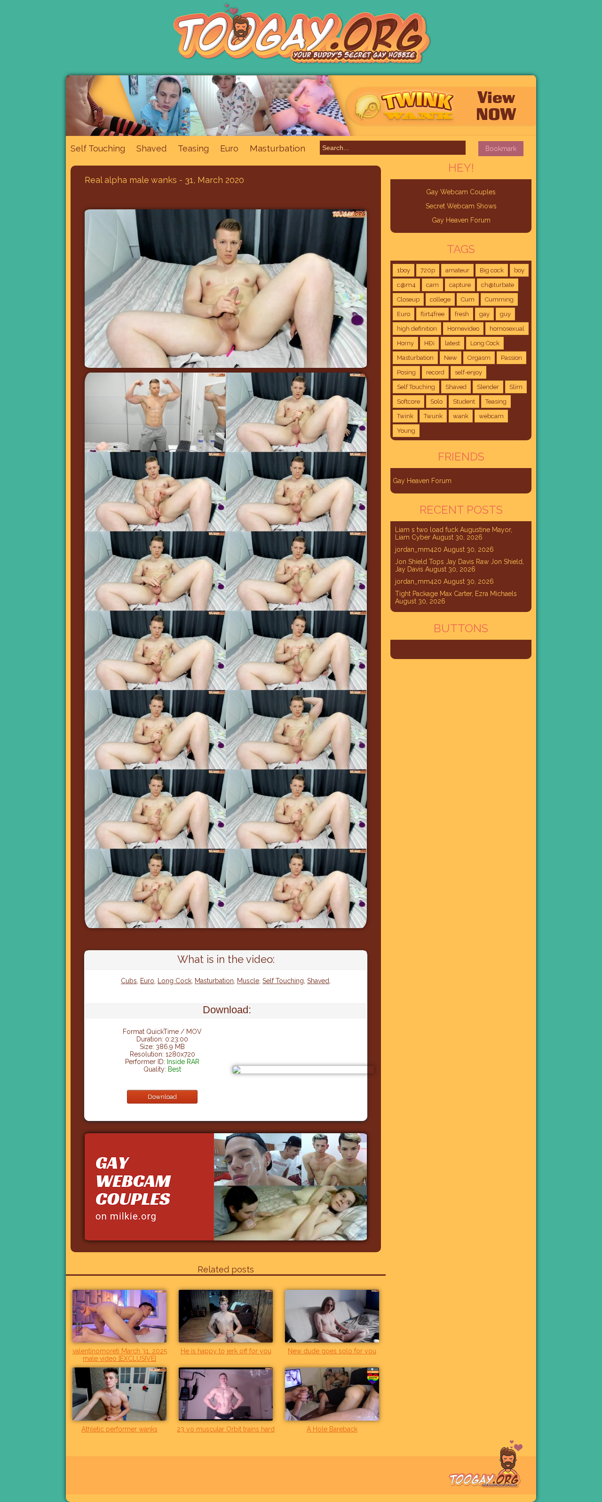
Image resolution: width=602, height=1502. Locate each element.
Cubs (129, 981)
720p (427, 270)
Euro (229, 148)
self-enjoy (468, 372)
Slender (488, 386)
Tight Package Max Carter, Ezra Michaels (456, 593)
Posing (406, 372)
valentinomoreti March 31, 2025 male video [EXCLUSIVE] (119, 1354)
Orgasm (479, 357)
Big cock (492, 270)
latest (452, 343)
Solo (436, 401)
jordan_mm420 (418, 549)
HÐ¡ (429, 343)
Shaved (151, 148)
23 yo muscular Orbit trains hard (226, 1429)
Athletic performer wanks (119, 1429)
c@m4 (406, 284)
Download (162, 1096)
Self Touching (98, 148)
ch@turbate (497, 284)
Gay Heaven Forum (461, 220)
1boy (403, 270)
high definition (417, 328)
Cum (468, 299)
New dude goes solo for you (332, 1351)
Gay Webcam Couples (461, 192)
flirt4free (432, 314)
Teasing (193, 148)
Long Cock (174, 981)
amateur (457, 270)
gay (484, 314)
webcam (491, 416)
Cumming (499, 299)
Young (406, 430)
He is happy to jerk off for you (226, 1351)
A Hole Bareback (332, 1429)
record (435, 372)
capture (460, 284)
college (440, 299)
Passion (511, 357)
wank (460, 416)
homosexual (507, 328)
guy (505, 314)
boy (519, 270)
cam (432, 284)
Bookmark (500, 148)
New (450, 357)
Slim (516, 386)
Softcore (408, 401)
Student (464, 401)
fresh (462, 314)
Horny (405, 343)
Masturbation (277, 148)
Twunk (433, 416)
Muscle (248, 981)
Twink (405, 416)
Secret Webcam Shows (461, 206)
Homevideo (463, 328)
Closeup (408, 299)
